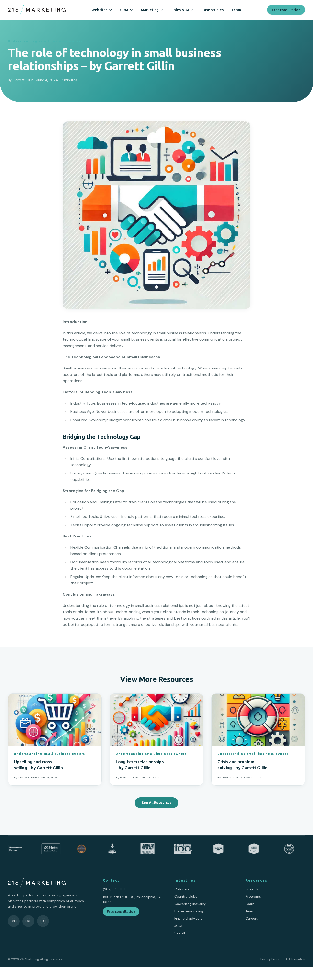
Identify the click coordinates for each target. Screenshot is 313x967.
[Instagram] (28, 921)
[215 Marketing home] (37, 10)
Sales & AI (180, 10)
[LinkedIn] (43, 921)
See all (179, 933)
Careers (252, 918)
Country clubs (185, 896)
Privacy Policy (270, 959)
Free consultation (286, 10)
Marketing (150, 10)
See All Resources (156, 803)
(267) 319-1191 (114, 889)
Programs (253, 896)
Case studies (212, 10)
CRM (124, 10)
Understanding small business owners (45, 41)
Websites (99, 10)
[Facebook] (14, 921)
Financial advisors (188, 918)
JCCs (178, 926)
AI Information (295, 959)
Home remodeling (188, 911)
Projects (252, 889)
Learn (250, 904)
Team (236, 10)
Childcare (182, 889)
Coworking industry (190, 904)
